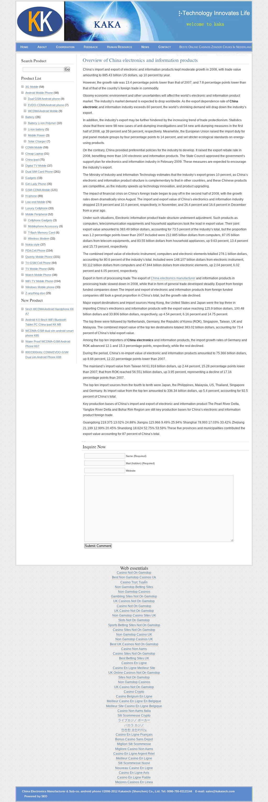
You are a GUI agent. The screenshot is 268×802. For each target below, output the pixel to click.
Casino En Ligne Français (134, 734)
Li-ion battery (36, 129)
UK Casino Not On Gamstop (134, 611)
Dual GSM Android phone (44, 98)
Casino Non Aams (134, 649)
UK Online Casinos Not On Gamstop (134, 673)
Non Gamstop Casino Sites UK (134, 615)
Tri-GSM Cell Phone (38, 262)
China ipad (32, 159)
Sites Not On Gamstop (134, 677)
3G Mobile (31, 86)
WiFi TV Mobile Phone (39, 281)
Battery (30, 117)
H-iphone (31, 195)
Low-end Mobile (35, 202)
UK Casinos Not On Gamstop (134, 601)
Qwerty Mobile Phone (39, 256)
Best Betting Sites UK (134, 658)
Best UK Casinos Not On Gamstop (134, 644)
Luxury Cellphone (36, 208)
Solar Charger (37, 141)
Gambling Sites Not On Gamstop (134, 596)
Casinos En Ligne (134, 663)
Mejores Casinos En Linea (134, 782)
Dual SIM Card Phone (39, 171)
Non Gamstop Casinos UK (134, 639)
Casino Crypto (134, 692)
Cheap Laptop (34, 153)
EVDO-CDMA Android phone (46, 105)
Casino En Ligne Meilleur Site (134, 668)
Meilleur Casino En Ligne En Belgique (134, 701)
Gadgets (30, 177)
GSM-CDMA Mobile (37, 189)
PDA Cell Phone (35, 250)
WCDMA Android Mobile (43, 111)
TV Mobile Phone (36, 268)
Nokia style (32, 244)
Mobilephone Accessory (43, 226)
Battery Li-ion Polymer (42, 123)
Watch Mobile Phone (38, 274)
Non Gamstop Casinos (111, 55)
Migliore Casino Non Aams (134, 749)
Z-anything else (35, 293)
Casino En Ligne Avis (134, 773)
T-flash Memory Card (41, 232)
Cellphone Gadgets (40, 220)
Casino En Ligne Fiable (134, 777)
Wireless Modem (38, 238)
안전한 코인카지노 (134, 730)
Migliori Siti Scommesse (134, 744)
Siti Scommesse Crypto (134, 715)
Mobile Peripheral (36, 214)
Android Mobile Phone (39, 92)
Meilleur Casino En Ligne (134, 758)
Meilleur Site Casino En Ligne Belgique (134, 706)
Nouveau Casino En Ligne (134, 768)
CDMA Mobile (33, 147)
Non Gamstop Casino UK (134, 634)
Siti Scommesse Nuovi (134, 763)
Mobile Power (36, 135)
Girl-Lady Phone (35, 183)
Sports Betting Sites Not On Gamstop (134, 625)
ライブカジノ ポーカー (134, 720)
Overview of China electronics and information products (140, 59)
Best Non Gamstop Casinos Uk (134, 577)
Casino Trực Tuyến (134, 582)
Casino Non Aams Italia (134, 711)
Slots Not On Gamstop (134, 620)
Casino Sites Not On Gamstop (134, 630)
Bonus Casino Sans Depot (134, 739)
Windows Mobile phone (39, 287)
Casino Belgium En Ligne (134, 696)
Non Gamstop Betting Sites (134, 587)
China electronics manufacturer (173, 278)
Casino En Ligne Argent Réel (134, 753)
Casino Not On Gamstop (134, 572)
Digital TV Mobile (35, 165)
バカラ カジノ (134, 725)
